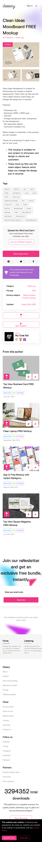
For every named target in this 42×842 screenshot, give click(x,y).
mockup (6, 189)
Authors (6, 676)
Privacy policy (8, 707)
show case (16, 197)
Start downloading (10, 681)
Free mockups (8, 781)
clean (26, 193)
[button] (36, 6)
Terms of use (8, 711)
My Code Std (22, 336)
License (6, 720)
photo (6, 197)
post (23, 201)
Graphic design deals (11, 772)
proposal (7, 212)
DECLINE (24, 838)
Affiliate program (9, 694)
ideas (17, 204)
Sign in (29, 6)
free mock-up (20, 216)
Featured (20, 392)
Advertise (6, 725)
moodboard (16, 193)
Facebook (7, 755)
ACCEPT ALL (9, 838)
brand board (18, 208)
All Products (8, 38)
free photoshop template (13, 220)
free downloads (31, 220)
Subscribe (21, 600)
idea (25, 189)
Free (13, 392)
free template (26, 212)
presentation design (11, 201)
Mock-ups (20, 38)
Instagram (7, 751)
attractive (8, 204)
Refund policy (8, 716)
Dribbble (6, 742)
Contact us (7, 729)
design (6, 193)
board (29, 208)
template (16, 189)
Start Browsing (21, 818)
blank (34, 193)
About (5, 672)
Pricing (5, 690)
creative (7, 208)
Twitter (5, 746)
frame (25, 204)
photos (31, 201)
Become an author (10, 685)
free (16, 212)
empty (32, 189)
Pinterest (6, 760)
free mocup (8, 216)
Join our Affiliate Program (21, 242)
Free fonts (7, 777)
